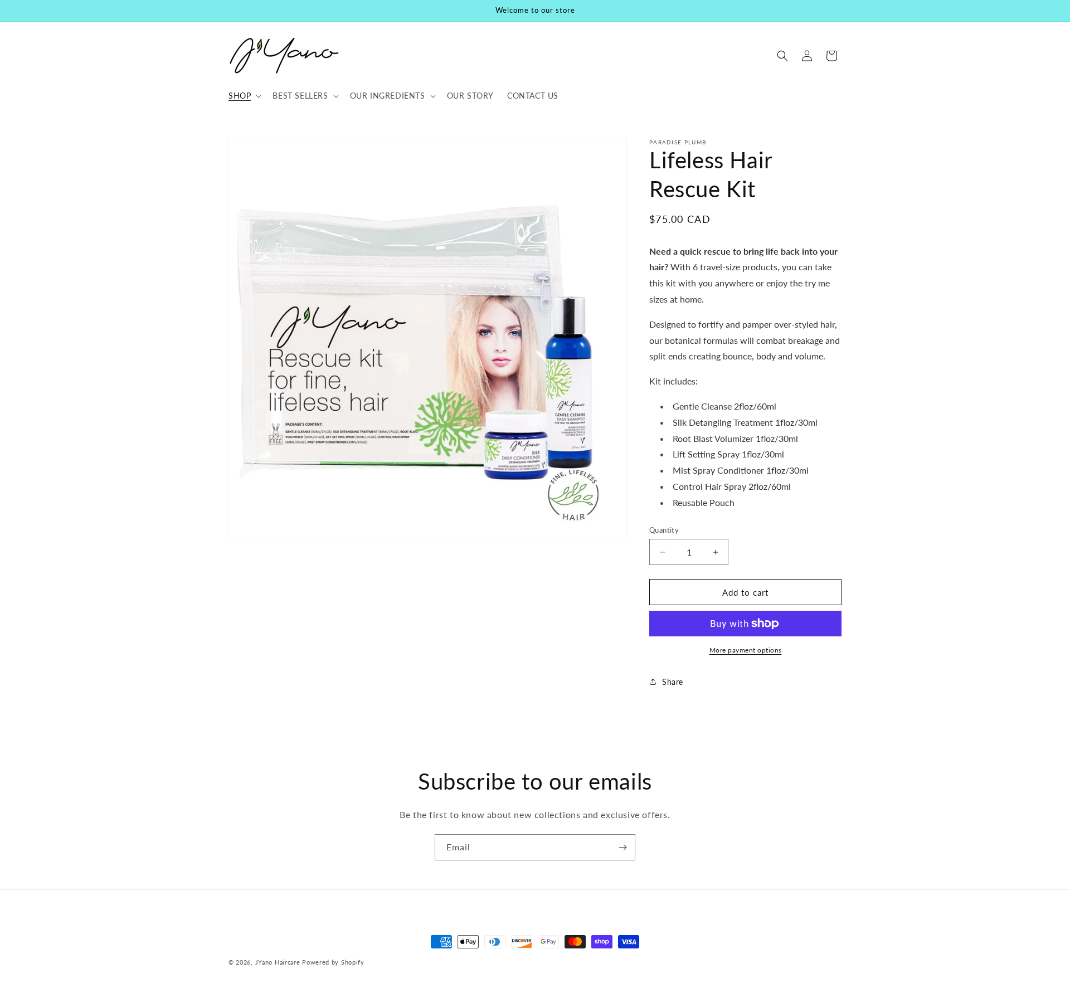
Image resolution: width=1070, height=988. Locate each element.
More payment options (745, 650)
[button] (244, 96)
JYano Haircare (277, 962)
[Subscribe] (622, 847)
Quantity (664, 529)
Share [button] (672, 682)
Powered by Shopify (333, 962)
